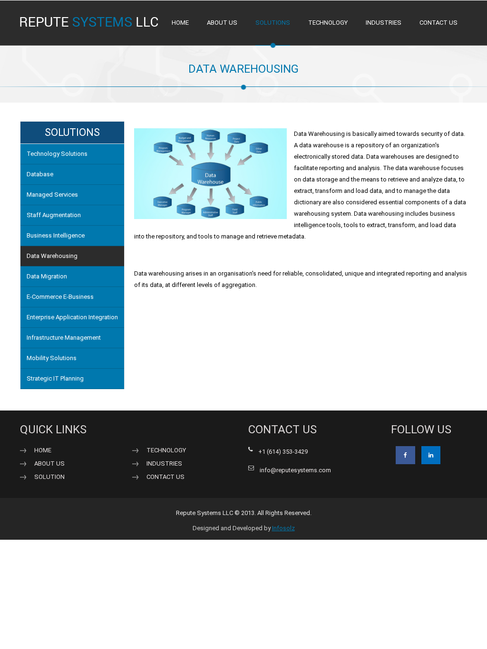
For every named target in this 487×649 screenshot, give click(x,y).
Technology (328, 22)
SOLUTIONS (272, 22)
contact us (438, 22)
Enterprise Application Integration (72, 317)
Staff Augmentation (54, 215)
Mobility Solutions (52, 358)
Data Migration (47, 276)
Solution (49, 476)
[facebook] (405, 455)
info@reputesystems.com (295, 470)
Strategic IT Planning (55, 378)
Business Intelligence (56, 235)
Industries (383, 22)
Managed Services (52, 194)
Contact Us (165, 476)
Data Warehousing (52, 255)
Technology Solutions (57, 153)
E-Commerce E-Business (60, 296)
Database (40, 174)
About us (222, 22)
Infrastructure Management (64, 337)
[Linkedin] (430, 455)
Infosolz (283, 528)
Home (180, 22)
